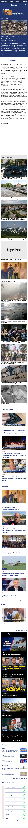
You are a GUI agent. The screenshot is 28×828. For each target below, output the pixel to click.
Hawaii (2, 36)
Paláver (3, 592)
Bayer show (5, 765)
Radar (7, 18)
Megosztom (13, 60)
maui (18, 36)
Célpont (4, 755)
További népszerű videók (19, 630)
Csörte (3, 760)
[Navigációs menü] (2, 5)
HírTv (2, 18)
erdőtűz (7, 36)
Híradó (3, 748)
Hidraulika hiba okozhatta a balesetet (11, 654)
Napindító (13, 799)
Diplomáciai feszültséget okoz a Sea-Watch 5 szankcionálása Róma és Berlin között (13, 553)
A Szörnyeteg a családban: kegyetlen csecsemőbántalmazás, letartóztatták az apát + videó (14, 478)
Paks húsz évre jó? (7, 715)
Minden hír (21, 600)
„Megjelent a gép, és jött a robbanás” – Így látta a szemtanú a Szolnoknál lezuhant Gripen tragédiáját (14, 530)
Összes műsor (20, 821)
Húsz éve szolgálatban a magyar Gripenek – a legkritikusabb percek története (13, 574)
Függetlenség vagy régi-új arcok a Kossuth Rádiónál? (13, 596)
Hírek (3, 505)
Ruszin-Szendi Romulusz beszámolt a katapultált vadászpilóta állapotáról (18, 13)
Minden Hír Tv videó (18, 740)
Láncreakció (5, 672)
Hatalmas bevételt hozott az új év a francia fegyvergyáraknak (13, 675)
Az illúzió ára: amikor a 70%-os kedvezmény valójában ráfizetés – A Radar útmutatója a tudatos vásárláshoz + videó (13, 432)
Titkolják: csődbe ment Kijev (9, 695)
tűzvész (13, 36)
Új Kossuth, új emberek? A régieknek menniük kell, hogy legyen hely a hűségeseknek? (14, 736)
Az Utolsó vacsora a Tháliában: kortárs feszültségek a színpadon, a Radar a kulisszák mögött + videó (14, 455)
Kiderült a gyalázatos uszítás (8, 623)
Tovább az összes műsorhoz (18, 778)
